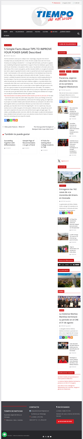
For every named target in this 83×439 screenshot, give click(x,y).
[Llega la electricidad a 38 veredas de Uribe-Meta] (63, 250)
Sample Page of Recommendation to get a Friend (29, 143)
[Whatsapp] (11, 120)
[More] (16, 120)
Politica (37, 31)
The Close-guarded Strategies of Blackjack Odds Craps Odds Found (42, 128)
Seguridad (75, 71)
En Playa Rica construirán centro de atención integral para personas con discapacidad (74, 223)
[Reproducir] (60, 265)
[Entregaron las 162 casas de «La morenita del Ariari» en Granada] (69, 177)
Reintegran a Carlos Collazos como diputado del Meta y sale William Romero (74, 361)
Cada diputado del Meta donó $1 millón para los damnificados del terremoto (74, 347)
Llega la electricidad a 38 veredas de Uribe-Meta (74, 249)
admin (14, 56)
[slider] (77, 264)
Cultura (45, 31)
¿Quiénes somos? (65, 31)
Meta (11, 31)
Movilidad (62, 71)
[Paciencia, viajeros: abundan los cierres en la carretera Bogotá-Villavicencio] (69, 63)
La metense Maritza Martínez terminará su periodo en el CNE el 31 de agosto (68, 318)
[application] (69, 264)
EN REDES (6, 35)
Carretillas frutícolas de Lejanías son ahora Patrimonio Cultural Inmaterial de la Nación (74, 129)
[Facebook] (5, 120)
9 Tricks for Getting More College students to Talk (47, 144)
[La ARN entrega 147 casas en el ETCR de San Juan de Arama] (63, 238)
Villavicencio (20, 31)
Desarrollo (62, 185)
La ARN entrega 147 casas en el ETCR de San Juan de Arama (74, 237)
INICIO (5, 31)
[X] (8, 120)
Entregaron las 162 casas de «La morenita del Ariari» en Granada (68, 193)
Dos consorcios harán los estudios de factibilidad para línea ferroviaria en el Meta (74, 112)
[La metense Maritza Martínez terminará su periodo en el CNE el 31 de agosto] (69, 302)
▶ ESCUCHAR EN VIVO (65, 421)
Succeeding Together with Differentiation (9, 143)
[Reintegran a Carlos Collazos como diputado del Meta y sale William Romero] (63, 362)
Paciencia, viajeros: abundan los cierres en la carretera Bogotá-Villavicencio (68, 82)
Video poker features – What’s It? (14, 127)
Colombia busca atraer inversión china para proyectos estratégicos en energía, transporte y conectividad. (74, 147)
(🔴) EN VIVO (53, 31)
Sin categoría (8, 45)
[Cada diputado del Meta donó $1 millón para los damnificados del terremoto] (63, 348)
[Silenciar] (74, 265)
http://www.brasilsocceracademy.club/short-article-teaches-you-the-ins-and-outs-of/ (26, 95)
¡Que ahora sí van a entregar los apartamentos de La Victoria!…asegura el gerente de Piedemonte (68, 387)
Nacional (69, 71)
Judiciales (30, 31)
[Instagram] (14, 120)
